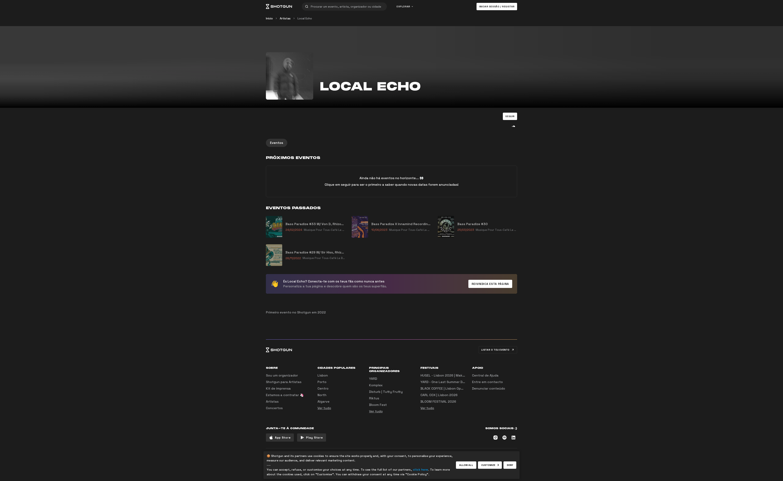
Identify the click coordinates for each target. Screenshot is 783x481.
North (321, 395)
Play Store (314, 437)
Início (269, 18)
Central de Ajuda (485, 375)
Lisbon (322, 375)
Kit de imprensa (278, 388)
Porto (321, 382)
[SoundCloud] (513, 126)
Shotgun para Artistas (283, 382)
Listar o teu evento (495, 349)
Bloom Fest (378, 405)
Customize (488, 465)
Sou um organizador (282, 375)
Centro (322, 388)
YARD (373, 379)
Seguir (510, 116)
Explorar (403, 6)
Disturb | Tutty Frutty (386, 392)
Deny (510, 465)
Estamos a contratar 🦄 (285, 395)
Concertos (274, 408)
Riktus (374, 398)
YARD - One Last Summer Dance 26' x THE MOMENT (460, 382)
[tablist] (391, 143)
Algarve (323, 401)
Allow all (466, 465)
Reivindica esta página (490, 284)
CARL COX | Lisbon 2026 (439, 395)
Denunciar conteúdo (488, 388)
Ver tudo (324, 408)
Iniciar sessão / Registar (497, 6)
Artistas (285, 18)
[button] (510, 116)
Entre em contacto (487, 382)
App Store (283, 437)
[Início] (279, 6)
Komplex (376, 385)
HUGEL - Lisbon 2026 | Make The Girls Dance (455, 375)
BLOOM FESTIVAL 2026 (438, 401)
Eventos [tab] (276, 143)
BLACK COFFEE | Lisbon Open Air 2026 (449, 388)
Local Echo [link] (304, 18)
